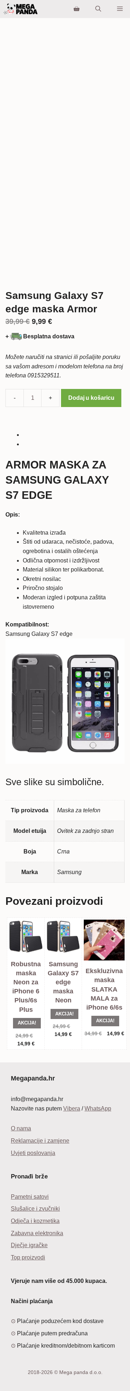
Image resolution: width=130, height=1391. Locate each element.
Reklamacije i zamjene (40, 1141)
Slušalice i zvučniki (35, 1209)
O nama (21, 1128)
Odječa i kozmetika (35, 1221)
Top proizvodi (28, 1257)
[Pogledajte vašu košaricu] (76, 9)
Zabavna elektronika (37, 1233)
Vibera (71, 1108)
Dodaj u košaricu (91, 398)
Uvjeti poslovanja (33, 1153)
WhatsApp (97, 1108)
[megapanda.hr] (21, 9)
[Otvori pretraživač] (98, 9)
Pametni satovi (30, 1197)
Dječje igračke (29, 1245)
